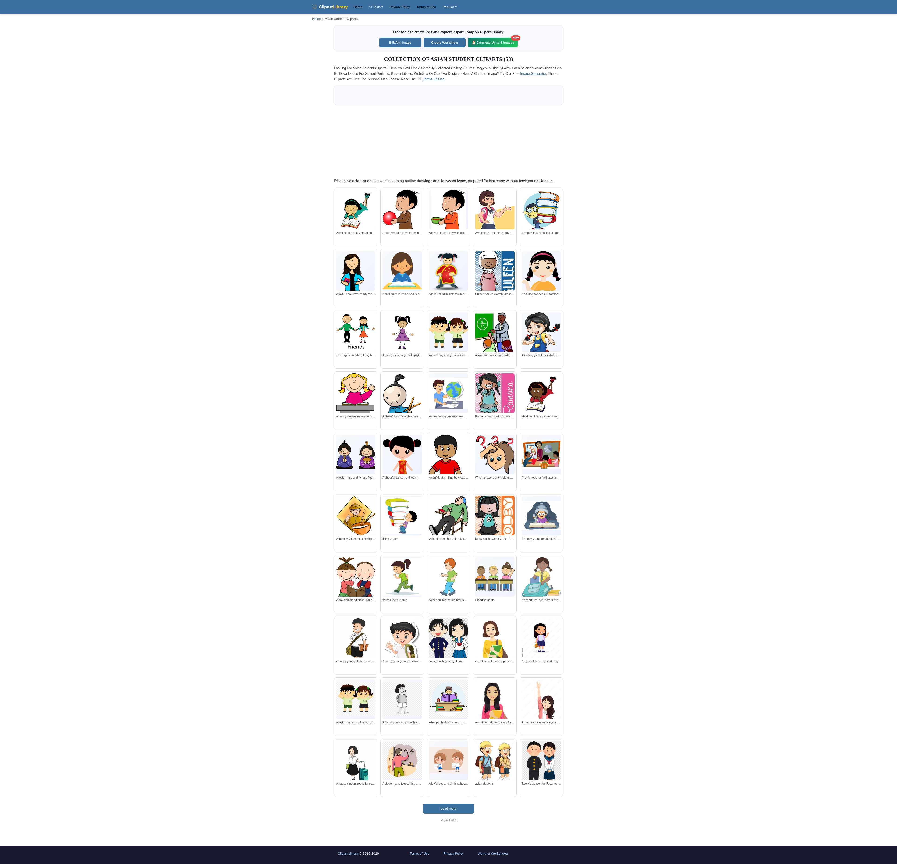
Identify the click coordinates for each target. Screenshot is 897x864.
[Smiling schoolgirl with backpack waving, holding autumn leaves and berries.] (541, 638)
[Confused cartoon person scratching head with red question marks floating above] (494, 454)
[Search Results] (402, 515)
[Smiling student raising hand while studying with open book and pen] (541, 706)
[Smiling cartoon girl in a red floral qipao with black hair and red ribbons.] (402, 462)
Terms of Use (426, 7)
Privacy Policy (400, 7)
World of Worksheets (493, 853)
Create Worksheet (444, 42)
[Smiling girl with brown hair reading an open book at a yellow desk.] (402, 270)
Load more (449, 808)
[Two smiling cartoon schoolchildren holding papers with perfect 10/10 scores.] (448, 760)
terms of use (434, 79)
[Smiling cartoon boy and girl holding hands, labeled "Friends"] (355, 332)
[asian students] (494, 766)
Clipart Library (348, 853)
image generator (533, 73)
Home (357, 7)
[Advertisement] (448, 141)
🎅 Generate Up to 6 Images (495, 41)
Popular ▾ (450, 7)
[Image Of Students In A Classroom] (494, 576)
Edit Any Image (400, 42)
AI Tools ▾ (376, 7)
